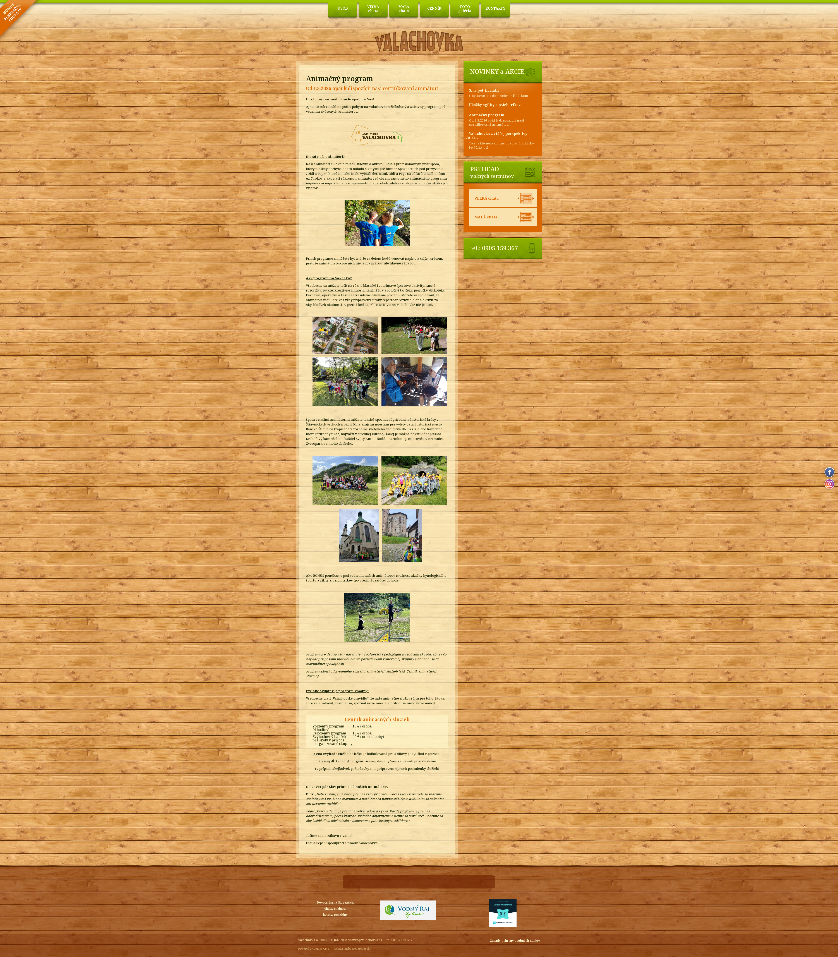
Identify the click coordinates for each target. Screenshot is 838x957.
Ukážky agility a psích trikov (495, 104)
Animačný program (486, 115)
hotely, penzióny (335, 914)
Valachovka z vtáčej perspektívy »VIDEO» (495, 135)
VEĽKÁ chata (373, 8)
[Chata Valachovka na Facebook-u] (829, 472)
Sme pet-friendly (484, 90)
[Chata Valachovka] (419, 51)
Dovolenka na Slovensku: (335, 902)
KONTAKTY (495, 8)
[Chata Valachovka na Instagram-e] (829, 484)
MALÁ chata (403, 8)
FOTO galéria (464, 8)
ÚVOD (343, 8)
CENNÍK (434, 8)
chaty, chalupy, (335, 908)
